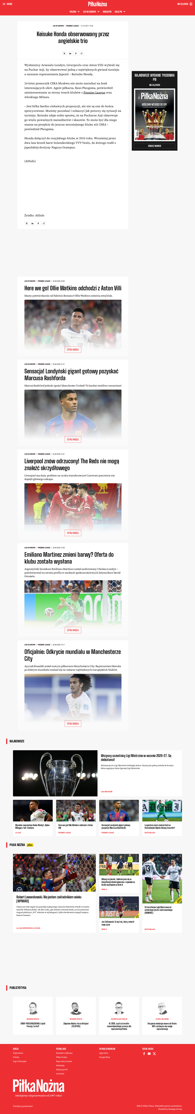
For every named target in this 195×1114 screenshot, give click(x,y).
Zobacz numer (154, 146)
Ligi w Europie (58, 26)
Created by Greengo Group (170, 1109)
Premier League (72, 26)
